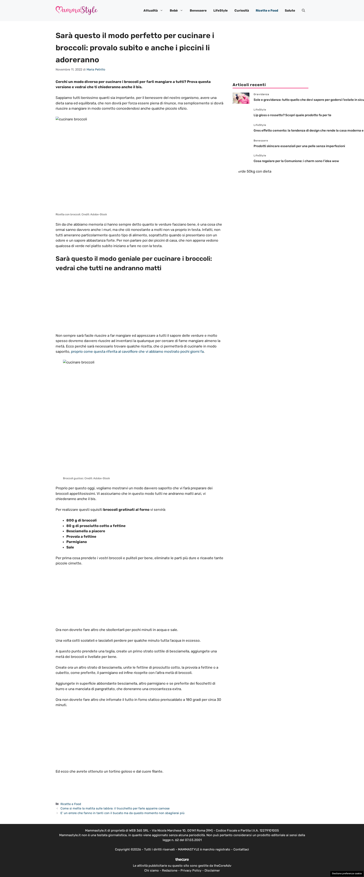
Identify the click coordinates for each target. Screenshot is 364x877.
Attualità (150, 10)
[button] (303, 10)
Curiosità (241, 10)
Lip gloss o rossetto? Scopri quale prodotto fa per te (292, 115)
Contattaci (241, 864)
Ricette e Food (267, 10)
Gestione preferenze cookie (347, 873)
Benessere (198, 10)
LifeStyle (220, 10)
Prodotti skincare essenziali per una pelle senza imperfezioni (299, 146)
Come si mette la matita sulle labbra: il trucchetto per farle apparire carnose (115, 808)
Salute (290, 10)
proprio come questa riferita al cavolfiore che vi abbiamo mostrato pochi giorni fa (137, 351)
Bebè (174, 10)
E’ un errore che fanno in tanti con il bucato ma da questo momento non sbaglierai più (122, 813)
